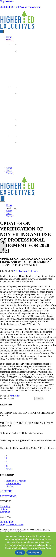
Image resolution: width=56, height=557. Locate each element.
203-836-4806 (6, 7)
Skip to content (7, 1)
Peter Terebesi (20, 271)
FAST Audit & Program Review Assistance (33, 163)
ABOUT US (6, 491)
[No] (52, 544)
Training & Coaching (16, 480)
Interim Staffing (23, 126)
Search (3, 398)
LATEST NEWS (8, 496)
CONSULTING (26, 44)
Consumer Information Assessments (31, 62)
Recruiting (5, 511)
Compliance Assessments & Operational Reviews (35, 52)
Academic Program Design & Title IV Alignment (35, 143)
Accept (20, 552)
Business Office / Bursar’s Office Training (33, 99)
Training (4, 509)
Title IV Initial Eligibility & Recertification (33, 158)
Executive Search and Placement (29, 131)
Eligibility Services (32, 136)
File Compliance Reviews (27, 57)
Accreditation (22, 148)
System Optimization (25, 82)
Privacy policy (34, 552)
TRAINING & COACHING (32, 87)
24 (7, 466)
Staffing (24, 119)
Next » (9, 469)
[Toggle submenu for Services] (15, 208)
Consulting (5, 506)
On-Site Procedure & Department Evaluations (34, 72)
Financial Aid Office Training (28, 94)
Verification (32, 271)
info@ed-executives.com (28, 7)
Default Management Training (28, 109)
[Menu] (2, 199)
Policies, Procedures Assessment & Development (35, 77)
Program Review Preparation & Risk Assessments (35, 67)
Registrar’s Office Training (27, 104)
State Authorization (24, 153)
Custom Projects (13, 483)
